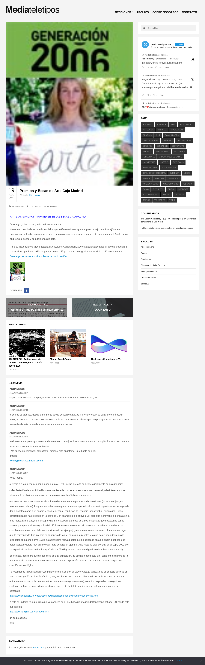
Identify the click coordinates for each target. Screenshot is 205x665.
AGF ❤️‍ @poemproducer (153, 107)
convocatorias (35, 206)
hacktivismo (149, 162)
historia (164, 162)
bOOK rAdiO (103, 309)
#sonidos (183, 87)
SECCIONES (123, 12)
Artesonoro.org (147, 247)
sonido (166, 195)
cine (158, 135)
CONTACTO (189, 12)
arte (172, 124)
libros (187, 173)
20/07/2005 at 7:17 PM (18, 437)
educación (162, 146)
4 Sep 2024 (174, 59)
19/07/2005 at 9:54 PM (18, 393)
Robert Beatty (148, 59)
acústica (161, 124)
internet (174, 173)
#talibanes (172, 87)
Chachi (179, 660)
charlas (147, 135)
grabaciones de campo (170, 157)
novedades (173, 178)
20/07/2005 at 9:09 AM (18, 410)
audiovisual (177, 130)
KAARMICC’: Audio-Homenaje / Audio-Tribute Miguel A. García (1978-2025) (25, 362)
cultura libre (184, 141)
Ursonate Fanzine (148, 278)
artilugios (148, 130)
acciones (147, 124)
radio (146, 189)
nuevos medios (150, 184)
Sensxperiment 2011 (150, 271)
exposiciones (162, 151)
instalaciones (150, 168)
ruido (171, 189)
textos (146, 200)
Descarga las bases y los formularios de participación (38, 256)
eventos (147, 151)
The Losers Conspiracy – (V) (106, 359)
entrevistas (178, 146)
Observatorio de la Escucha (153, 265)
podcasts (188, 184)
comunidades (172, 135)
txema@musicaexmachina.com (26, 460)
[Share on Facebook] (26, 290)
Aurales (144, 253)
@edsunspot (161, 59)
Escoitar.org (146, 259)
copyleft (167, 141)
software (183, 189)
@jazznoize (163, 80)
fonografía (149, 157)
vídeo (172, 200)
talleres (179, 195)
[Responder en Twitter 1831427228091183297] (143, 68)
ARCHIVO (142, 12)
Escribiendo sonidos (184, 228)
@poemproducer (174, 107)
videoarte (159, 200)
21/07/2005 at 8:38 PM (18, 473)
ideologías (178, 162)
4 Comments (52, 206)
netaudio (159, 178)
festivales (179, 151)
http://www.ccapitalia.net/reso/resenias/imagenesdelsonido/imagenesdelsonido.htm (53, 595)
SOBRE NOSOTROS (165, 12)
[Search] (144, 28)
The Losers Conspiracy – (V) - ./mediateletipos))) (162, 219)
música (146, 178)
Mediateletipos (18, 206)
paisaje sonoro (170, 184)
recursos (158, 189)
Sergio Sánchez (149, 79)
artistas (162, 130)
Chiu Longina (34, 195)
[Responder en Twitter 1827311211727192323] (143, 95)
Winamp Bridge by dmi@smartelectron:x (37, 309)
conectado (38, 647)
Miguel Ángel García (60, 359)
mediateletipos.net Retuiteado (157, 55)
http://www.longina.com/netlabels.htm (29, 611)
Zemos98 (145, 284)
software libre (151, 195)
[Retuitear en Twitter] (143, 55)
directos (147, 146)
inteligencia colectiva (154, 173)
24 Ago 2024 (176, 80)
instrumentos (169, 168)
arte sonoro (186, 124)
